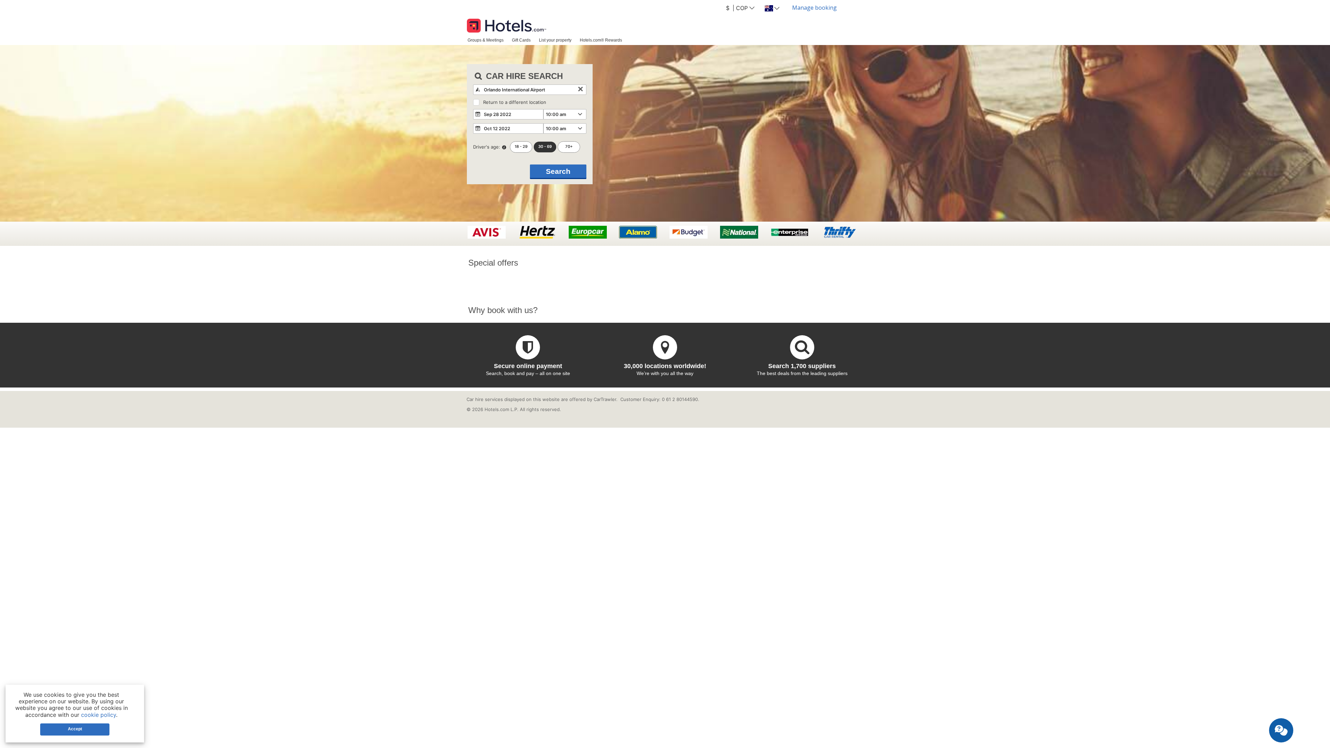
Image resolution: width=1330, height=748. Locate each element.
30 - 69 (545, 146)
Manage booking (814, 7)
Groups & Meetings (486, 40)
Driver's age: (486, 147)
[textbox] (529, 89)
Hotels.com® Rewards (601, 40)
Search (558, 171)
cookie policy (98, 714)
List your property (555, 40)
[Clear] (580, 90)
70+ (569, 146)
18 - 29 (521, 146)
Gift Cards (521, 40)
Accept (75, 729)
